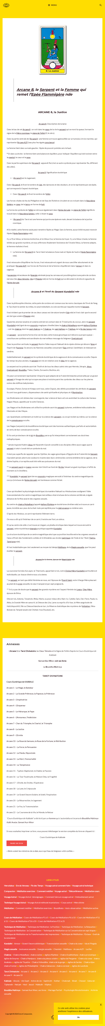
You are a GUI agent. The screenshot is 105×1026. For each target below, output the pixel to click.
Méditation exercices (43, 908)
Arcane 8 (25, 89)
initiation (86, 606)
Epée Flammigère (47, 94)
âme (93, 344)
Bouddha (23, 370)
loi (32, 435)
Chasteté (57, 949)
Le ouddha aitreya (52, 667)
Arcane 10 (18, 975)
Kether (57, 981)
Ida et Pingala (91, 943)
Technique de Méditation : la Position (44, 927)
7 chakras (47, 329)
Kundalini (69, 291)
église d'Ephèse (51, 955)
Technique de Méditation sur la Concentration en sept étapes (69, 930)
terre (27, 204)
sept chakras (34, 329)
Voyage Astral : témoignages (31, 897)
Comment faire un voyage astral (59, 897)
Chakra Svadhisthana (69, 955)
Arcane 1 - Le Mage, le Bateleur (20, 688)
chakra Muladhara (69, 325)
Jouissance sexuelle (27, 949)
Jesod (31, 984)
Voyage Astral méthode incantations (43, 902)
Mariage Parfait (55, 990)
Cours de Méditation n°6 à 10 (62, 917)
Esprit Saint (66, 559)
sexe (28, 157)
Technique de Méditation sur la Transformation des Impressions (31, 934)
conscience (49, 142)
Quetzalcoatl (76, 338)
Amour (17, 943)
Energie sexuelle (45, 949)
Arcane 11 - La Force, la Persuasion (21, 747)
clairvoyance (63, 508)
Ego (65, 348)
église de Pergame (68, 958)
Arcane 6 (73, 971)
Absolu (16, 981)
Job (40, 185)
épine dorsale (64, 210)
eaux (47, 129)
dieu (63, 361)
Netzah (18, 984)
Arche (61, 467)
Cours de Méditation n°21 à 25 (51, 921)
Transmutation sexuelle (56, 943)
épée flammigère (21, 233)
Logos (28, 467)
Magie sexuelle (77, 547)
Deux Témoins (45, 651)
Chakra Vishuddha (40, 962)
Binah (74, 981)
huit (43, 204)
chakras (18, 329)
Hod (25, 984)
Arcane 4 (54, 971)
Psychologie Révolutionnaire (76, 990)
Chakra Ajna (89, 962)
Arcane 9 (8, 975)
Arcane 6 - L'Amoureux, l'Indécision (21, 717)
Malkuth (39, 984)
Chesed (82, 981)
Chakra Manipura (28, 958)
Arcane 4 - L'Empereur (16, 705)
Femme (72, 89)
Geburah (91, 981)
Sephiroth (48, 981)
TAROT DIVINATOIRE (53, 676)
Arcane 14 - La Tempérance (18, 765)
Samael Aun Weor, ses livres (34, 990)
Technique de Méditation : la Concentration (22, 930)
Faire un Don (16, 843)
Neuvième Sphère (26, 214)
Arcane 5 (63, 971)
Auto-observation (73, 908)
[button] (100, 5)
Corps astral (66, 902)
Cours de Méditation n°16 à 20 (23, 921)
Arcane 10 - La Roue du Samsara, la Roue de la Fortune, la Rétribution (36, 741)
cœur (18, 204)
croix (20, 584)
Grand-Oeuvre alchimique (33, 943)
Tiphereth (8, 984)
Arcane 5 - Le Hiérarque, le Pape (20, 711)
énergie (34, 275)
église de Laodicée (80, 966)
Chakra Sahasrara (47, 966)
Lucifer (89, 949)
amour (79, 266)
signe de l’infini (38, 133)
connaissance (17, 420)
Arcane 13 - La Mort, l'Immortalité (21, 759)
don (36, 851)
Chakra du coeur (76, 943)
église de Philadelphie (28, 966)
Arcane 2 (34, 971)
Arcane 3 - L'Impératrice (17, 699)
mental (12, 157)
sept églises (60, 329)
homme (52, 818)
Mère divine (79, 902)
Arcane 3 (44, 971)
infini (48, 194)
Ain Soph (25, 981)
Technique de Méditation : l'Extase (76, 934)
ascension (12, 275)
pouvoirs (34, 325)
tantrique (66, 538)
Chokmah (66, 981)
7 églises (72, 329)
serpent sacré (17, 467)
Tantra (92, 538)
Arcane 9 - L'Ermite (15, 735)
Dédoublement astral (84, 897)
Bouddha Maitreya (90, 818)
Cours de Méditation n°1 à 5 (36, 917)
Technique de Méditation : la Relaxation (78, 927)
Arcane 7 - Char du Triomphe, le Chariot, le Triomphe (29, 723)
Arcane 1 (25, 971)
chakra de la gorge (57, 962)
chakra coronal (62, 966)
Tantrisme (11, 541)
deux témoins (23, 279)
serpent (62, 129)
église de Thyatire (22, 962)
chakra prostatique (88, 955)
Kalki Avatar (12, 822)
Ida (31, 279)
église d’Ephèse (90, 325)
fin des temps (86, 329)
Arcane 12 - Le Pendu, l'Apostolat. (21, 753)
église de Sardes (75, 962)
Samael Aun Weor (26, 822)
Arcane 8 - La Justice (15, 729)
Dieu (85, 589)
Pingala (38, 279)
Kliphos (48, 984)
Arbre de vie (36, 981)
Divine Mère (70, 571)
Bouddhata (58, 908)
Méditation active (90, 908)
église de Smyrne (11, 958)
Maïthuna (62, 547)
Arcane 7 (82, 971)
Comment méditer (24, 908)
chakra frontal (10, 966)
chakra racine (36, 955)
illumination (77, 392)
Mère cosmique (23, 133)
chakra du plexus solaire (47, 958)
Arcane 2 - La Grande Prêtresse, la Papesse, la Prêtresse (31, 693)
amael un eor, (52, 661)
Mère (89, 589)
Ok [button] (78, 1017)
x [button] (101, 1004)
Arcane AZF (22, 142)
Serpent (47, 89)
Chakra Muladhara (21, 955)
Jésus (89, 366)
